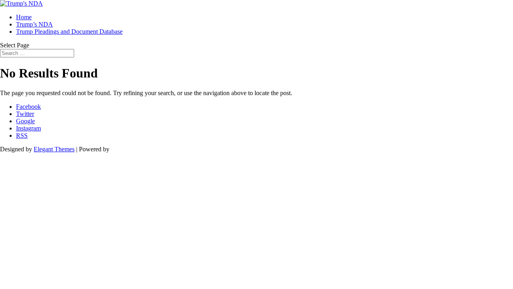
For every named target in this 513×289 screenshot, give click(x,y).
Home (24, 17)
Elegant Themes (54, 149)
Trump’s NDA (34, 24)
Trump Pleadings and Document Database (69, 31)
